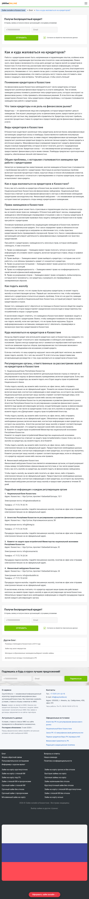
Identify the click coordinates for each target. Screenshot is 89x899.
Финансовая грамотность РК (57, 741)
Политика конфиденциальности (58, 761)
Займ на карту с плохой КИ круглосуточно (62, 789)
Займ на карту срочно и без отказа (59, 769)
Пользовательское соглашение (15, 761)
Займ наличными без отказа (57, 781)
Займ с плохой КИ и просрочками (16, 781)
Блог (4, 754)
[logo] (11, 3)
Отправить (21, 38)
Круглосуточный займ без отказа (59, 785)
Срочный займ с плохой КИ (13, 785)
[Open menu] (86, 3)
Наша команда (50, 757)
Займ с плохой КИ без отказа (57, 793)
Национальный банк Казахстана (59, 729)
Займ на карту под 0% (11, 777)
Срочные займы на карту (55, 777)
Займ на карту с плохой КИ (13, 773)
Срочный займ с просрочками (15, 793)
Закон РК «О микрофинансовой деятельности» (64, 733)
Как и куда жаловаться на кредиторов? (53, 10)
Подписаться (75, 679)
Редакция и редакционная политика (60, 745)
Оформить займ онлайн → (44, 895)
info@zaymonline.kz (59, 697)
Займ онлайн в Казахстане (13, 10)
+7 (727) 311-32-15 (57, 694)
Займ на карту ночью (53, 797)
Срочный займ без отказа (13, 789)
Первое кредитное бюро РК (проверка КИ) (63, 737)
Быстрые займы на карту (55, 773)
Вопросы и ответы (52, 754)
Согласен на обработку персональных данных (62, 37)
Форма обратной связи (12, 757)
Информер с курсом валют (13, 764)
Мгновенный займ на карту (13, 797)
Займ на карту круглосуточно (15, 769)
